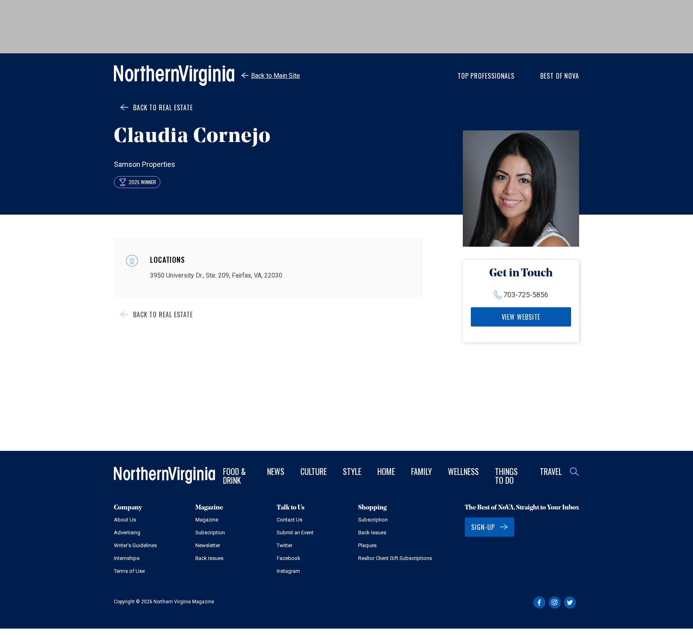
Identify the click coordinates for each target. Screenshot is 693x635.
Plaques (367, 545)
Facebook (288, 558)
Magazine (206, 520)
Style (352, 471)
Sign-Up (483, 527)
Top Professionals (486, 76)
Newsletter (207, 545)
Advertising (127, 533)
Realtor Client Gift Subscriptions (395, 558)
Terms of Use (129, 571)
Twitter (284, 545)
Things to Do (506, 475)
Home (386, 471)
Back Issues (209, 558)
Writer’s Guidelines (135, 545)
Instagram (288, 571)
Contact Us (289, 520)
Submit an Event (295, 533)
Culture (313, 471)
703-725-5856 (525, 294)
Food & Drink (234, 475)
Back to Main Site (275, 75)
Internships (127, 558)
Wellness (463, 471)
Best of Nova (559, 76)
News (275, 471)
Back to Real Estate (163, 107)
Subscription (210, 533)
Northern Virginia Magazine (174, 75)
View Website (521, 317)
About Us (125, 520)
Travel (551, 471)
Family (421, 471)
